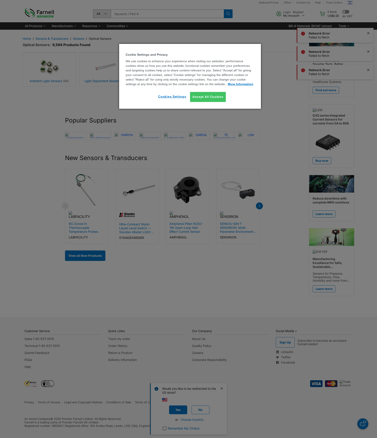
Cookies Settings (172, 96)
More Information (240, 84)
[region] (190, 76)
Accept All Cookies (207, 96)
